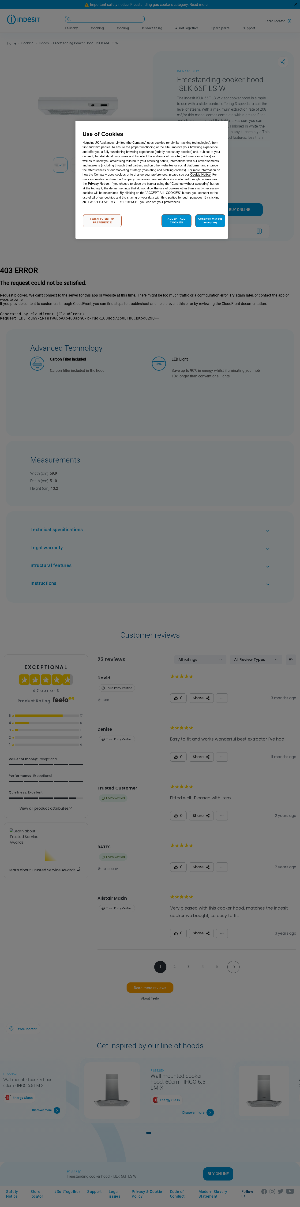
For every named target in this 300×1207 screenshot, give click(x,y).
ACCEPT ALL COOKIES (176, 220)
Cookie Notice (200, 174)
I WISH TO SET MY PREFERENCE (102, 220)
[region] (151, 180)
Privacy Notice (98, 183)
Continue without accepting (210, 220)
